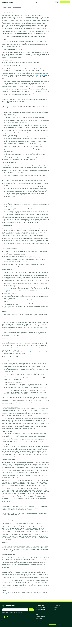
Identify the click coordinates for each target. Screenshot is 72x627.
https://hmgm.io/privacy (40, 75)
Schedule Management (40, 612)
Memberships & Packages (40, 609)
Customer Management (40, 616)
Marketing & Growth (39, 614)
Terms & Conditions (52, 624)
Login (69, 624)
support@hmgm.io (30, 351)
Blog (55, 609)
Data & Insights (39, 618)
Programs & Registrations (40, 607)
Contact (65, 624)
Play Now (55, 607)
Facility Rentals (39, 611)
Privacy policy (59, 624)
